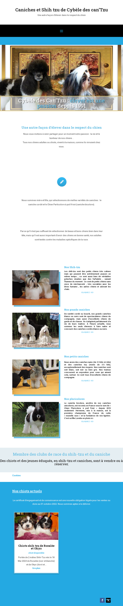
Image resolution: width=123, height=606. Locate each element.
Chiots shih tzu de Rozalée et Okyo (36, 547)
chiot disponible (36, 553)
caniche (102, 454)
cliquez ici (87, 292)
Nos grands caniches (77, 309)
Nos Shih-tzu (72, 267)
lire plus (36, 568)
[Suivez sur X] (108, 600)
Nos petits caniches (76, 356)
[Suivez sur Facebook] (102, 600)
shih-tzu (76, 454)
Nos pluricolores (74, 398)
